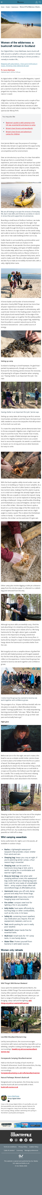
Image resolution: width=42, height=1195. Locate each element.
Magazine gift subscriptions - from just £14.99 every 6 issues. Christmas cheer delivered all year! (19, 65)
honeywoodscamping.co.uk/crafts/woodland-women (20, 1073)
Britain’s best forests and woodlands (19, 128)
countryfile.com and (30, 1104)
